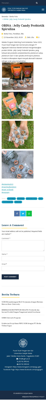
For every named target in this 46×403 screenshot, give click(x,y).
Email (4, 264)
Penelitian (16, 34)
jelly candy (11, 198)
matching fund (31, 198)
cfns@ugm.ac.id (24, 359)
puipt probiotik (7, 202)
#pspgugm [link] (5, 192)
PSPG (40, 198)
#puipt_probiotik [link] (7, 190)
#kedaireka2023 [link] (7, 184)
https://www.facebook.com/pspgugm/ (29, 369)
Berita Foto (13, 16)
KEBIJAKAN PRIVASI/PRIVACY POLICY (33, 397)
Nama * (4, 254)
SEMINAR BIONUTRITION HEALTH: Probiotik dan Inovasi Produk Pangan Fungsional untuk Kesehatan (21, 311)
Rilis (22, 34)
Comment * (6, 238)
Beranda (5, 16)
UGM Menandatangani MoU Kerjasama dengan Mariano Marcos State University (22, 303)
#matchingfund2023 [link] (9, 187)
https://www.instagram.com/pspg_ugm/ (27, 367)
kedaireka (21, 198)
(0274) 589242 (24, 361)
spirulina (18, 202)
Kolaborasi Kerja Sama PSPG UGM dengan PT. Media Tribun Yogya (21, 324)
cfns (32, 37)
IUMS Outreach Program (11, 318)
